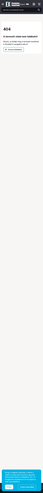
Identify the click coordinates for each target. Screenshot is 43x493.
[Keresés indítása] (38, 9)
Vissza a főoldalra (15, 49)
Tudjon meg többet (27, 487)
